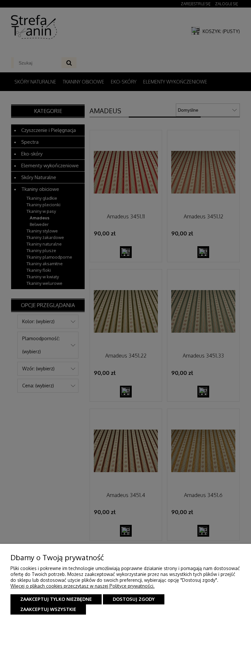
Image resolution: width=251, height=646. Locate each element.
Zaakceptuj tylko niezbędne (56, 599)
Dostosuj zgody (134, 599)
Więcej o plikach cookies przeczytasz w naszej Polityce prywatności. (82, 586)
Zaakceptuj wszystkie (48, 609)
